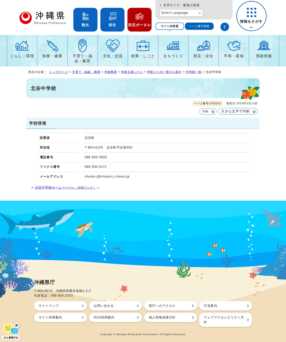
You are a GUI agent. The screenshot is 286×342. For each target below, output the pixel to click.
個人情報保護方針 (162, 317)
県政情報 (264, 56)
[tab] (169, 26)
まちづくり (173, 56)
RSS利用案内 (104, 317)
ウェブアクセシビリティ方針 (224, 320)
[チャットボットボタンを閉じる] (16, 325)
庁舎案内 (210, 305)
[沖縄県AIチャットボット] (10, 331)
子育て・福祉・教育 (82, 58)
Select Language (174, 12)
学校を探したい (132, 72)
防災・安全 (203, 56)
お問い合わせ (104, 305)
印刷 (205, 111)
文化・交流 (113, 56)
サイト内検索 (170, 26)
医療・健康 (52, 56)
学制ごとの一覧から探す (164, 72)
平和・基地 (234, 56)
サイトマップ (49, 305)
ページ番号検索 (199, 26)
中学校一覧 (194, 72)
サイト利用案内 (50, 317)
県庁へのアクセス (162, 305)
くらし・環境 (22, 56)
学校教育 (110, 72)
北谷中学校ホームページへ (65, 187)
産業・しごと (143, 56)
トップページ (58, 72)
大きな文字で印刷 (235, 111)
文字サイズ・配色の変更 (181, 5)
